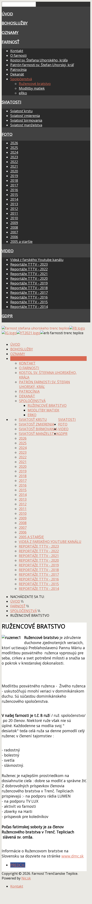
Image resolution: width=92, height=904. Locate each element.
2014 (14, 199)
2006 (14, 237)
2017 (14, 185)
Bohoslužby (15, 23)
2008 (14, 227)
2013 (14, 204)
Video (7, 250)
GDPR (7, 315)
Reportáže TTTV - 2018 (29, 288)
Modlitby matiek (32, 88)
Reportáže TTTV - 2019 (29, 283)
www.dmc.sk (72, 856)
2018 (14, 180)
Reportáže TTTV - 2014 (29, 306)
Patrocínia (18, 69)
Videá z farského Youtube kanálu (36, 259)
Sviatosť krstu (21, 111)
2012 (14, 208)
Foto (7, 134)
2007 (14, 232)
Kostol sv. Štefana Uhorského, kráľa (39, 60)
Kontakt (16, 50)
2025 (14, 147)
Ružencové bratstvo (35, 83)
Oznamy (10, 32)
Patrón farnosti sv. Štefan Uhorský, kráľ (42, 65)
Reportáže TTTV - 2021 (29, 273)
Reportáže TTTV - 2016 (29, 297)
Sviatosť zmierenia (25, 115)
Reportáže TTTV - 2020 (29, 278)
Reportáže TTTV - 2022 (29, 269)
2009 (14, 222)
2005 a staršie (21, 241)
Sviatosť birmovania (26, 120)
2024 (14, 152)
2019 (14, 176)
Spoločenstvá (21, 79)
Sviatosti (11, 102)
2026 (14, 143)
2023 (14, 157)
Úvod (7, 13)
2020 (14, 171)
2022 (14, 161)
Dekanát (17, 74)
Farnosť (10, 41)
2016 (14, 190)
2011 (14, 213)
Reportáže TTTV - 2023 (29, 264)
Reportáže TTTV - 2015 (29, 302)
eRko (23, 93)
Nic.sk (26, 878)
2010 (14, 218)
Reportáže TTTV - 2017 (29, 292)
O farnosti (18, 55)
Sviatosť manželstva (26, 125)
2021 (14, 166)
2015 (14, 194)
